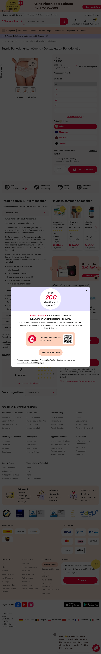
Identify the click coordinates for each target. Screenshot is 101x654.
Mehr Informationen (51, 352)
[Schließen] (86, 290)
